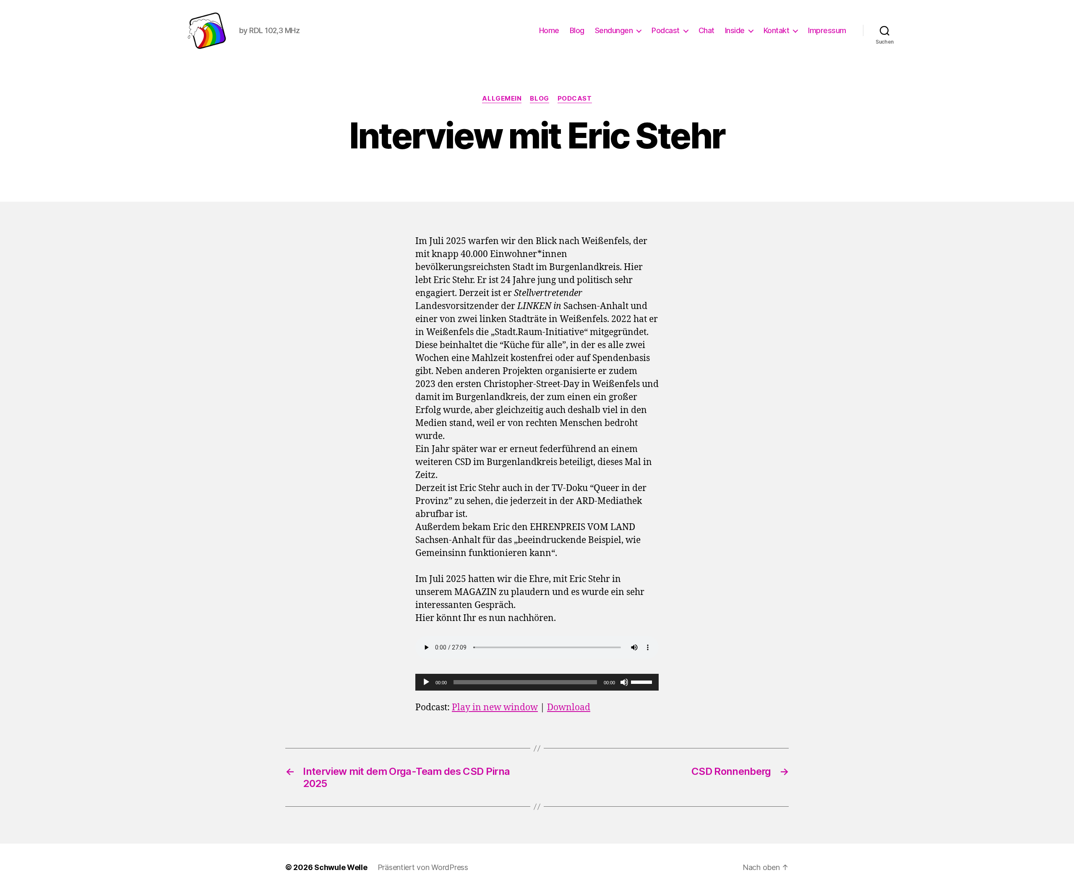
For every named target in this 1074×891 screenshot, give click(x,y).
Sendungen (614, 30)
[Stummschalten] (624, 682)
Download (568, 707)
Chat (706, 30)
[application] (537, 682)
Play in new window (495, 707)
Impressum (827, 30)
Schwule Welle (341, 867)
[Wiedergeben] (426, 682)
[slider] (642, 681)
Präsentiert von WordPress (423, 867)
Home (549, 30)
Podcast (666, 30)
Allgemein (501, 98)
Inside (735, 30)
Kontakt (777, 30)
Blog (577, 30)
